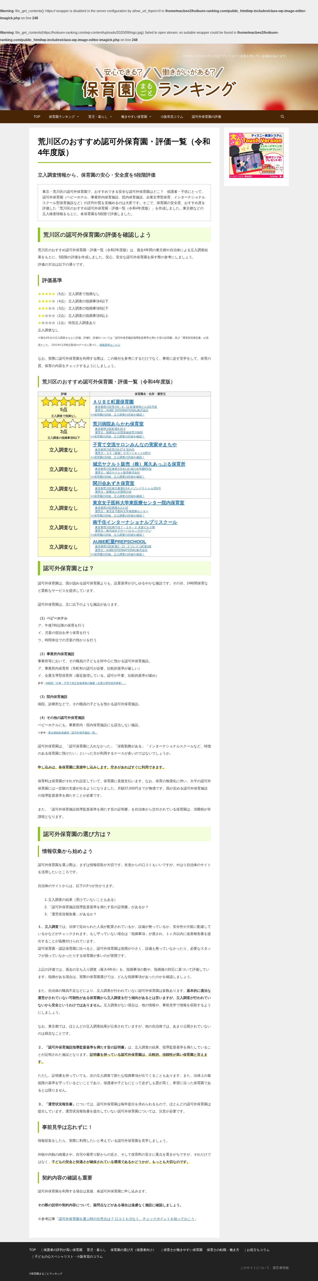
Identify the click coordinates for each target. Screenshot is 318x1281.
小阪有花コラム (172, 116)
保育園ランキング (62, 116)
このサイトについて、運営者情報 (264, 1268)
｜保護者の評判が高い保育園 (61, 1250)
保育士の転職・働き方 (223, 1250)
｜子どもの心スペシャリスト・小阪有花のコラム (67, 1256)
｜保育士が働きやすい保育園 (181, 1250)
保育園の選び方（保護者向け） (133, 1250)
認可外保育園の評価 (206, 116)
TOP (37, 116)
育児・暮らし (98, 116)
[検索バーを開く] (282, 116)
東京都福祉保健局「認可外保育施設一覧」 (73, 732)
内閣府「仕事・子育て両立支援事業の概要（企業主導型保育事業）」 (86, 683)
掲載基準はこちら (110, 344)
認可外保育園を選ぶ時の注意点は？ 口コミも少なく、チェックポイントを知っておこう (126, 1219)
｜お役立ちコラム (257, 1250)
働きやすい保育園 (134, 116)
